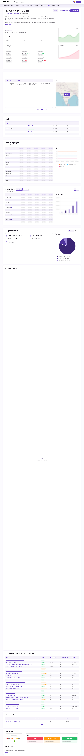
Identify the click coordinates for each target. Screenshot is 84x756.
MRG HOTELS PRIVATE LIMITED (12, 673)
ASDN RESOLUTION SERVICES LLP (12, 704)
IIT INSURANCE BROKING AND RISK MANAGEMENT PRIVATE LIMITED (19, 664)
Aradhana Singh (31, 133)
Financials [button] (30, 6)
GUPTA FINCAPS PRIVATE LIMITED (12, 684)
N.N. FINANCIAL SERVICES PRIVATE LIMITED (14, 686)
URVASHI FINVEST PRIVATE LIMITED (12, 688)
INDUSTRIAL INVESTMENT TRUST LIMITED (14, 666)
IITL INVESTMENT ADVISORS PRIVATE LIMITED (14, 690)
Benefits (59, 2)
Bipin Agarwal (30, 127)
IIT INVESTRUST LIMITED (10, 675)
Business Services (16, 13)
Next (45, 109)
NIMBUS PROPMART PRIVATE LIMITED (13, 677)
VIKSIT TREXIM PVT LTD (10, 695)
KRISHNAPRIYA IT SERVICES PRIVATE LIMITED (14, 699)
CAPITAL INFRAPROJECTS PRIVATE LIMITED (14, 671)
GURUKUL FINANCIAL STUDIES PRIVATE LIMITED (15, 701)
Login (78, 2)
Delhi (11, 13)
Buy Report (75, 10)
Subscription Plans (64, 10)
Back (39, 109)
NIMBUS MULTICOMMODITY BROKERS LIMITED (15, 660)
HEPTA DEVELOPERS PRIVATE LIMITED (13, 721)
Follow (55, 10)
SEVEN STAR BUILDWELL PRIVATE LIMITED (14, 668)
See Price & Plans (67, 2)
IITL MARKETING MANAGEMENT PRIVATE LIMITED (15, 682)
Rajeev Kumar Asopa (32, 131)
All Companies (7, 13)
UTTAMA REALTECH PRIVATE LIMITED (13, 706)
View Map (67, 94)
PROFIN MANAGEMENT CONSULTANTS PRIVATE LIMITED (17, 697)
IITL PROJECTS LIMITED (10, 693)
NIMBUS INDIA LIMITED (10, 679)
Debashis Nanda (31, 125)
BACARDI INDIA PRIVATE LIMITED (12, 708)
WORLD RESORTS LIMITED (11, 662)
